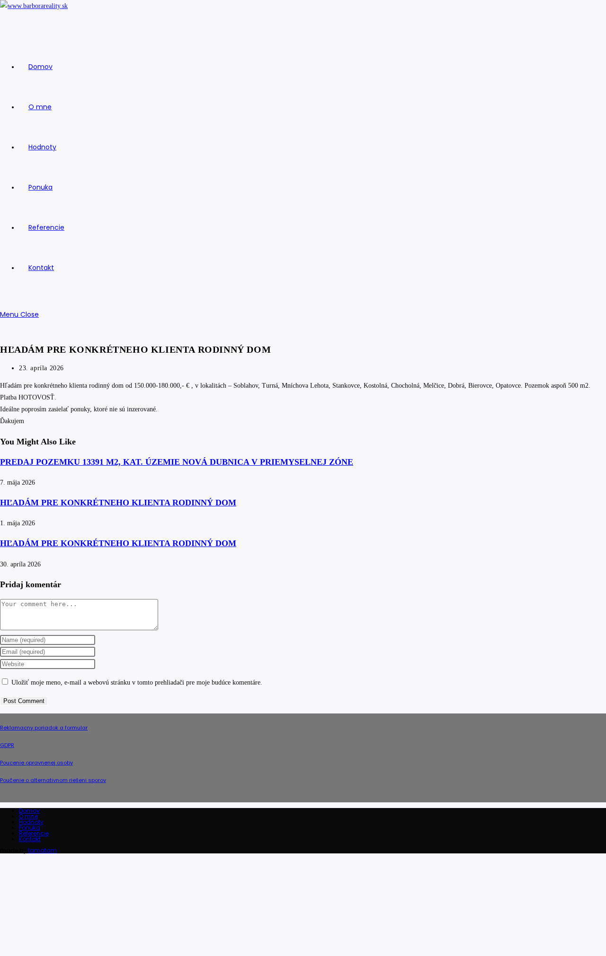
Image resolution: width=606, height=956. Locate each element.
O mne (28, 816)
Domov (29, 811)
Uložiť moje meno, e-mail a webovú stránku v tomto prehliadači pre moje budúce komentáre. (136, 682)
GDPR (7, 745)
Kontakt (30, 839)
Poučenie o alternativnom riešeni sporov (53, 780)
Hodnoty (31, 822)
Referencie (34, 833)
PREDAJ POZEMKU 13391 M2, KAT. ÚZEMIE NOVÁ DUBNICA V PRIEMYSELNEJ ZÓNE (176, 462)
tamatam (42, 850)
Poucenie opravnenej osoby (36, 762)
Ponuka (29, 828)
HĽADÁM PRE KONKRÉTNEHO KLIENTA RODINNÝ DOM (118, 502)
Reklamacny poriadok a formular (44, 727)
